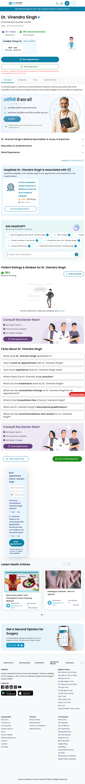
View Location (29, 41)
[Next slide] (69, 564)
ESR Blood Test (64, 678)
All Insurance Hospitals (67, 756)
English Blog (63, 744)
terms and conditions (16, 552)
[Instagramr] (15, 687)
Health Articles (50, 80)
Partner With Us (7, 729)
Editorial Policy (35, 729)
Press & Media (6, 735)
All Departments (64, 732)
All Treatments (64, 729)
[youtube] (19, 687)
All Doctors (62, 720)
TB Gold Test (63, 687)
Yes (12, 512)
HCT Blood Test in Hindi (67, 684)
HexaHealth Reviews (66, 750)
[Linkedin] (11, 687)
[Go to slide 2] (43, 614)
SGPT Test (62, 696)
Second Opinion (64, 735)
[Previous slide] (64, 564)
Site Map (4, 747)
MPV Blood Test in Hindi (67, 672)
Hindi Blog (62, 747)
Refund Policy (35, 723)
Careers (4, 744)
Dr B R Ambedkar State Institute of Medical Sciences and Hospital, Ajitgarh (27, 189)
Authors (4, 741)
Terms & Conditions (37, 726)
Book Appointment (21, 209)
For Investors (6, 726)
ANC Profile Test (64, 699)
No (19, 512)
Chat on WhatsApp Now (68, 459)
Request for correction (71, 160)
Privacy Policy (35, 720)
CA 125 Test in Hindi (65, 693)
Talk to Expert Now (16, 459)
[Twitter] (7, 687)
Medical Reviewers (8, 738)
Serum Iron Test (64, 702)
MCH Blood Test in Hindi (67, 675)
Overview (7, 80)
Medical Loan (63, 738)
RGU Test (61, 705)
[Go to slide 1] (41, 614)
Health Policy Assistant (67, 759)
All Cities (61, 753)
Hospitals (22, 80)
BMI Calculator (64, 741)
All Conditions (63, 726)
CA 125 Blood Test (65, 690)
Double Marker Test (65, 681)
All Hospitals (63, 723)
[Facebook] (2, 687)
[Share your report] (8, 254)
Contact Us (5, 723)
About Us (4, 720)
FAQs (35, 80)
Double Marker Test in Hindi (68, 708)
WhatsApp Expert (31, 67)
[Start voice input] (76, 254)
